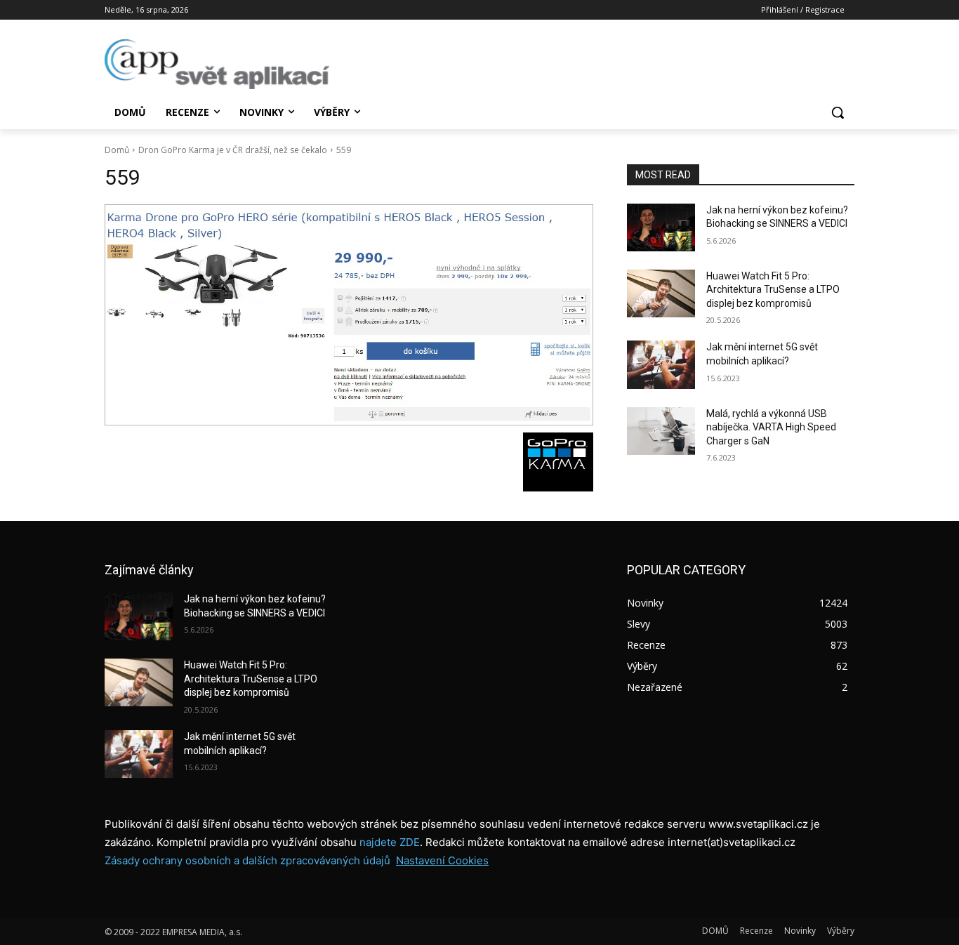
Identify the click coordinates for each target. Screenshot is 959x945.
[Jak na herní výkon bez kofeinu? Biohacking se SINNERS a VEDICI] (661, 227)
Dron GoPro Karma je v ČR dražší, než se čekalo (232, 150)
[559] (349, 314)
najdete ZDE (389, 842)
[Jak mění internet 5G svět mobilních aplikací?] (661, 364)
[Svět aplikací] (217, 64)
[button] (837, 112)
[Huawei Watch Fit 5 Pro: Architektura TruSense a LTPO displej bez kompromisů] (661, 293)
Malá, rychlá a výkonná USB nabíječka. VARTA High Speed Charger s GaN (771, 427)
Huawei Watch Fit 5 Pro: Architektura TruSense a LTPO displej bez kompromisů (773, 289)
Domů (117, 150)
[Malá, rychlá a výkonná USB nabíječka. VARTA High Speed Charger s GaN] (661, 431)
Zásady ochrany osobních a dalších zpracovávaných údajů (247, 860)
